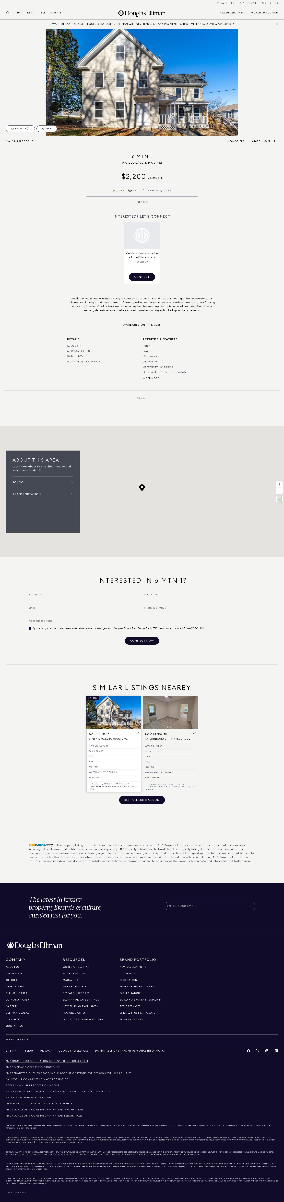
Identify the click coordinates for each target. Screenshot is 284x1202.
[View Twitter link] (258, 1051)
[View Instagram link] (267, 1051)
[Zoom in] (279, 484)
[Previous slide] (146, 712)
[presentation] (142, 82)
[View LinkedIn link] (276, 1051)
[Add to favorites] (137, 733)
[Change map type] (279, 499)
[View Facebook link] (248, 1051)
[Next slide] (194, 712)
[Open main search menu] (9, 12)
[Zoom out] (279, 491)
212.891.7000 (49, 1137)
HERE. (45, 1169)
